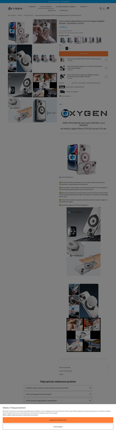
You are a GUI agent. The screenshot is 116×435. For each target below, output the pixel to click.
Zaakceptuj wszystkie (58, 420)
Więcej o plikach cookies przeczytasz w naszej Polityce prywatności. (20, 415)
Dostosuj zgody (58, 426)
